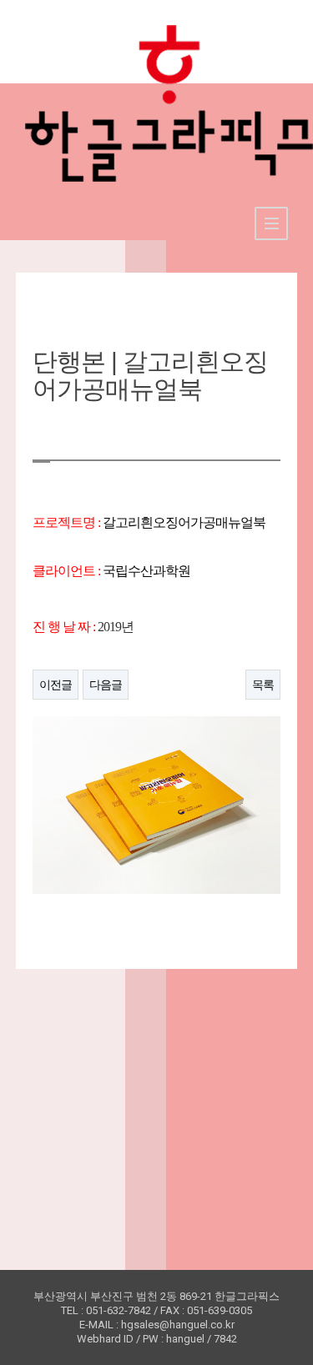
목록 (263, 684)
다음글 (105, 684)
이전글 (55, 684)
